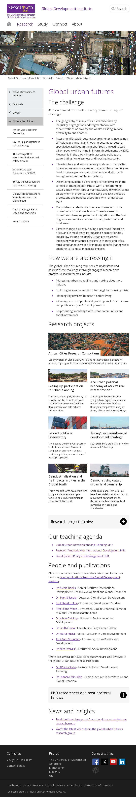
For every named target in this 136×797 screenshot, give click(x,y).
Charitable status (17, 791)
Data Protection (32, 785)
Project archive (21, 221)
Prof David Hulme (67, 603)
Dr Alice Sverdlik (66, 649)
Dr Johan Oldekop (67, 618)
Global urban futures (79, 78)
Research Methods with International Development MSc (90, 550)
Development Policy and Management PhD (82, 556)
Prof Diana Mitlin (66, 609)
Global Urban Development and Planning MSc (84, 545)
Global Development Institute (66, 8)
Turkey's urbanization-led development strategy (26, 183)
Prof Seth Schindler (68, 639)
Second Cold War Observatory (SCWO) (24, 171)
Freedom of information (97, 785)
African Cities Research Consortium (25, 131)
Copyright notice (54, 785)
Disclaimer (13, 785)
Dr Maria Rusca (65, 634)
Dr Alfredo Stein (66, 667)
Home (9, 23)
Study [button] (43, 24)
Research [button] (25, 24)
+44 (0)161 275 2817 (19, 760)
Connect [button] (59, 24)
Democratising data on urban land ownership (25, 211)
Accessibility (73, 785)
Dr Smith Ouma (65, 628)
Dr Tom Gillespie (66, 597)
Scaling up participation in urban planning (26, 143)
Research (48, 78)
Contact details (16, 765)
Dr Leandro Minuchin (69, 677)
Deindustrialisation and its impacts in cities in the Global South (26, 197)
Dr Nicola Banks (66, 588)
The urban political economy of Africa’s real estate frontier (26, 157)
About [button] (77, 24)
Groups (60, 78)
